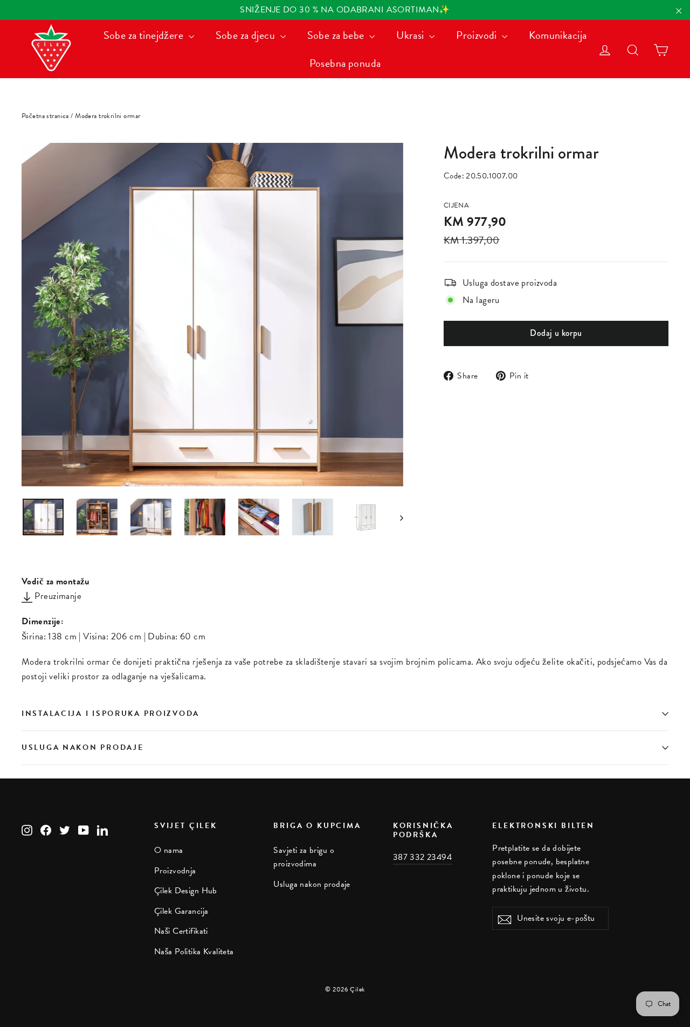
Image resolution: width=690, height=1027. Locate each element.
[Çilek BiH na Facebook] (45, 829)
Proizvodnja (175, 870)
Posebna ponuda (345, 63)
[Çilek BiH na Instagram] (27, 829)
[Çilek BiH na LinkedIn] (102, 829)
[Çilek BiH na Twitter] (64, 829)
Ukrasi (411, 35)
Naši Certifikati (181, 931)
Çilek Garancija (181, 911)
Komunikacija (557, 35)
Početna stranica (45, 116)
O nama (168, 850)
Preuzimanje (56, 596)
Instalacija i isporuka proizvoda (110, 713)
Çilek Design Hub (185, 890)
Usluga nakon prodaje (82, 747)
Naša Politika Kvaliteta (194, 951)
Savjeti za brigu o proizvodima (303, 857)
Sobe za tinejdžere (145, 35)
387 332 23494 (422, 857)
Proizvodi (477, 35)
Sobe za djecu (247, 35)
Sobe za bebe (337, 35)
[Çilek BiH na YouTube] (83, 829)
